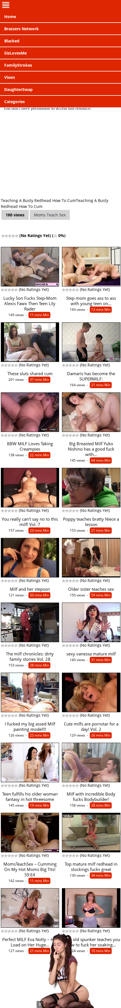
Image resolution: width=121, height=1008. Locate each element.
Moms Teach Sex (50, 215)
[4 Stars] (13, 236)
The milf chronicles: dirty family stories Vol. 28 (30, 656)
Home (10, 16)
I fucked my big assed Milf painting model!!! (30, 726)
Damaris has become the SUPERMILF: (91, 376)
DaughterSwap (18, 89)
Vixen (9, 77)
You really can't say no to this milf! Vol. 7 (30, 521)
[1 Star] (3, 236)
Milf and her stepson (30, 589)
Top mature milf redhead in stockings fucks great (91, 866)
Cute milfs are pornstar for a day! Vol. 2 (91, 726)
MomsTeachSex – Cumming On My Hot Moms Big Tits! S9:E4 (30, 869)
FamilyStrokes (18, 65)
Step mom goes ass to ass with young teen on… (91, 301)
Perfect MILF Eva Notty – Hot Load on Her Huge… (30, 942)
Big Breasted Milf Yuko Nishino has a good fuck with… (91, 449)
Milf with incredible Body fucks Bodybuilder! (91, 796)
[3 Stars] (10, 236)
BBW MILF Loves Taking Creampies (30, 446)
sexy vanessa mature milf (91, 654)
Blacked (11, 41)
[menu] (60, 5)
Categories (14, 101)
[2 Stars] (6, 236)
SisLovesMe (15, 53)
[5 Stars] (16, 236)
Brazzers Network (21, 28)
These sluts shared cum (30, 374)
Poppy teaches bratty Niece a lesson (91, 521)
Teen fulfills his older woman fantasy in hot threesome (30, 796)
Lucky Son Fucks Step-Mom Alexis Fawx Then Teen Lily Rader (30, 303)
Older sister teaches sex (91, 589)
